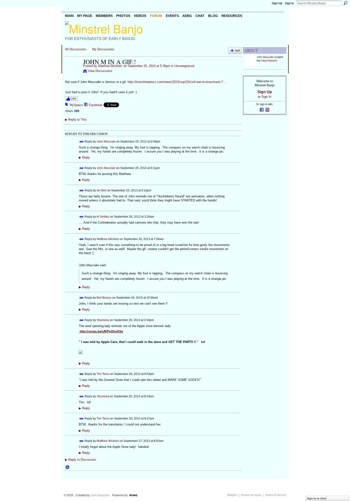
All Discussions (75, 49)
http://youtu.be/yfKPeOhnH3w (101, 331)
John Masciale (106, 141)
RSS (67, 467)
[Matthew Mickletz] (72, 71)
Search (345, 3)
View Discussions (100, 71)
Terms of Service (275, 495)
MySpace (76, 105)
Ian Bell (101, 190)
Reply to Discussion (80, 459)
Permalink (81, 141)
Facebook (95, 105)
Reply (84, 157)
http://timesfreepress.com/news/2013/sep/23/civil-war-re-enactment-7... (177, 82)
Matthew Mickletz (110, 66)
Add (237, 50)
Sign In (289, 3)
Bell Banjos (104, 297)
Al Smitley (102, 216)
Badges (232, 495)
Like (73, 98)
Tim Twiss (103, 373)
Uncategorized (184, 66)
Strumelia (103, 320)
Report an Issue (251, 495)
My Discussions (103, 49)
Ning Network (269, 60)
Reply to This (76, 119)
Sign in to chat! (316, 498)
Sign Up (277, 3)
